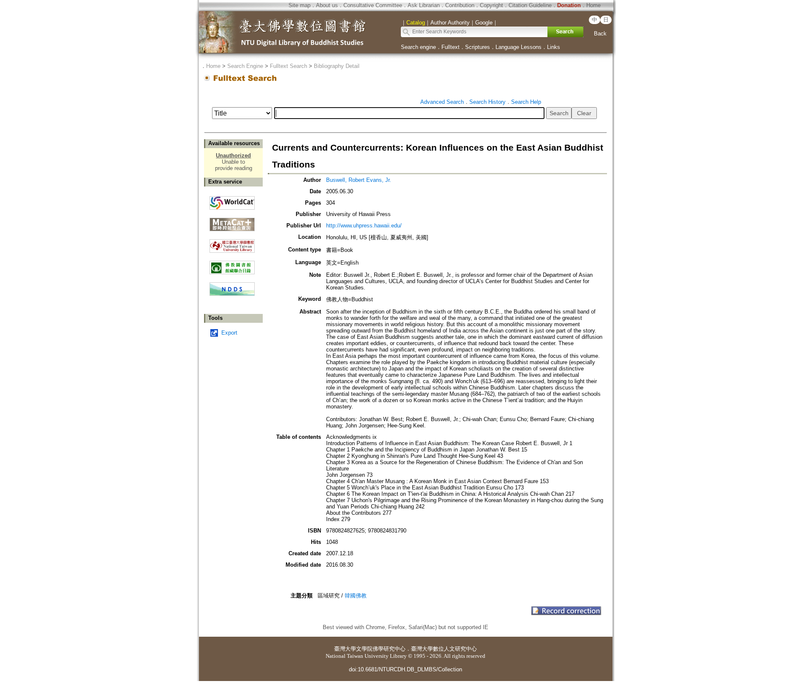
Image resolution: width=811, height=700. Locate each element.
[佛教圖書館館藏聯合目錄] (232, 264)
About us (327, 5)
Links (553, 47)
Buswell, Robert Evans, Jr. (358, 180)
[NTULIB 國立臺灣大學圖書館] (232, 243)
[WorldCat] (232, 201)
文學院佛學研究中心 (381, 649)
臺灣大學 (345, 649)
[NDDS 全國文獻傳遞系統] (232, 294)
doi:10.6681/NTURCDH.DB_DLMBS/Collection (405, 669)
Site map (299, 5)
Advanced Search (442, 102)
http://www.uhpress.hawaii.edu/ (364, 225)
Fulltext (450, 47)
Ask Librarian (424, 5)
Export (229, 333)
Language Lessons (518, 47)
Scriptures (477, 47)
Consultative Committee (372, 5)
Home (593, 5)
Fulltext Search (288, 66)
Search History (487, 102)
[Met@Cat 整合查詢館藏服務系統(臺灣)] (232, 221)
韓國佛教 (356, 595)
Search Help (526, 102)
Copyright (491, 5)
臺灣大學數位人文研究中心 (444, 649)
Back (600, 33)
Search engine (418, 47)
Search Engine (245, 66)
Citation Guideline (530, 5)
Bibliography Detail (336, 66)
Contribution (459, 5)
